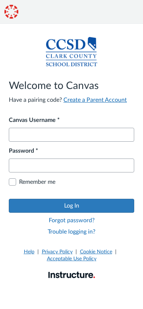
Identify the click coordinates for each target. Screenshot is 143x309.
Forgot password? (72, 220)
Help (29, 251)
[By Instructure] (71, 275)
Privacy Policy (57, 251)
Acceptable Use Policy (71, 258)
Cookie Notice (96, 251)
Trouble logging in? (71, 232)
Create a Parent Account (95, 100)
